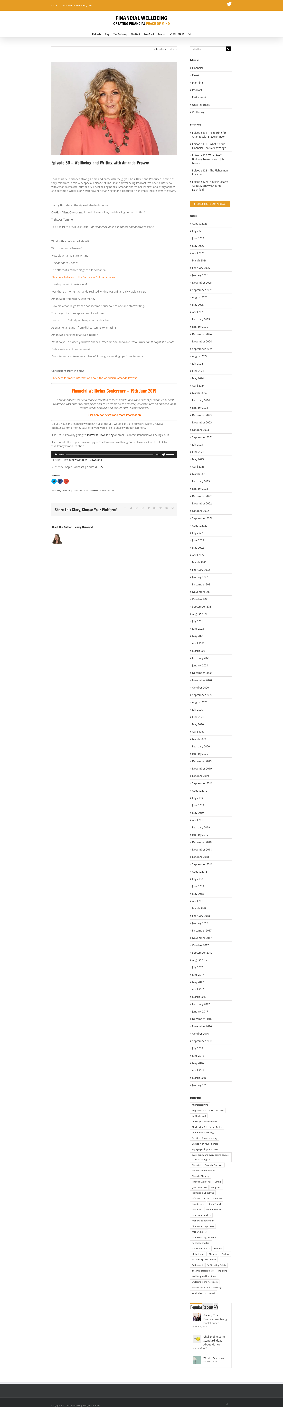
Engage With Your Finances (205, 1143)
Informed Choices (200, 1198)
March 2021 (199, 651)
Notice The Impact (201, 1248)
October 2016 (200, 1033)
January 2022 (200, 577)
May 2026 (198, 246)
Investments (198, 1203)
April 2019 (198, 820)
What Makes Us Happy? (203, 1292)
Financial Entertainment (203, 1170)
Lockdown (197, 1209)
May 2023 (198, 459)
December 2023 (202, 415)
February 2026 (201, 268)
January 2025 (200, 327)
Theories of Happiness (203, 1270)
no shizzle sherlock (201, 1242)
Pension (197, 75)
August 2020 (199, 702)
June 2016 (198, 1055)
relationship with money (204, 1259)
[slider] (170, 454)
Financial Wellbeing (201, 1181)
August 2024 (199, 356)
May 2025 (198, 304)
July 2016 (197, 1048)
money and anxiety (201, 1215)
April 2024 (198, 385)
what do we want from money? (207, 1287)
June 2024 (198, 371)
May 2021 (198, 636)
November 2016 (202, 1026)
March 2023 (199, 474)
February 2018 (201, 916)
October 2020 (200, 687)
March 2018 (199, 908)
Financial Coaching (214, 1165)
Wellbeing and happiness (204, 1276)
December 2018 (202, 842)
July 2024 (197, 363)
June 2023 (198, 452)
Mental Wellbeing (214, 1209)
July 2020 (197, 709)
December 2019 (202, 761)
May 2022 (198, 547)
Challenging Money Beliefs (204, 1121)
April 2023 (198, 466)
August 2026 (199, 223)
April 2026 (198, 253)
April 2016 (198, 1070)
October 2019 (200, 776)
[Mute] (163, 454)
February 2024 (201, 400)
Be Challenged (199, 1115)
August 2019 (199, 790)
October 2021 (200, 599)
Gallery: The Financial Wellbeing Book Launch (215, 1319)
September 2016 (202, 1041)
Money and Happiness (203, 1226)
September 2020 (202, 695)
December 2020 (202, 673)
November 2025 (202, 282)
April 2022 (198, 555)
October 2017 (200, 945)
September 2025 (202, 290)
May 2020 (198, 724)
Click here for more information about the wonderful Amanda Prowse (94, 378)
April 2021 (198, 643)
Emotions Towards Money (204, 1138)
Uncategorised (201, 105)
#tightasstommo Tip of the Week (208, 1110)
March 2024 (199, 393)
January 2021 (200, 665)
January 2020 (200, 754)
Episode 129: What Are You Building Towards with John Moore (209, 159)
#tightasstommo (200, 1104)
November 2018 (202, 849)
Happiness (216, 1187)
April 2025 (198, 312)
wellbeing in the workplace (205, 1281)
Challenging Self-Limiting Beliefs (207, 1127)
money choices (199, 1231)
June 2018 (198, 886)
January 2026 (200, 275)
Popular (196, 1307)
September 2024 (202, 349)
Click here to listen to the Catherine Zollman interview (84, 277)
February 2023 (201, 481)
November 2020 (202, 680)
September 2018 (202, 864)
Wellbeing (198, 112)
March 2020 (199, 739)
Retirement (199, 97)
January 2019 (200, 835)
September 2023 (202, 437)
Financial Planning (200, 1176)
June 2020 (198, 717)
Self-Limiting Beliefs (216, 1265)
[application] (114, 454)
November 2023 (202, 422)
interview (217, 1198)
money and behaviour (203, 1220)
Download (95, 460)
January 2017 (200, 1011)
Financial (197, 68)
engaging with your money (205, 1149)
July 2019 (197, 798)
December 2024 (202, 334)
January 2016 (200, 1085)
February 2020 (201, 746)
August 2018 (199, 871)
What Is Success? (213, 1358)
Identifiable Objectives (203, 1192)
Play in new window (75, 460)
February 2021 (201, 658)
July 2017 (197, 967)
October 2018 (200, 857)
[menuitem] (98, 33)
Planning (197, 82)
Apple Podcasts (74, 467)
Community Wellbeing (203, 1132)
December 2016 (202, 1019)
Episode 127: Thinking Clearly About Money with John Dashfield (210, 185)
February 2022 (201, 570)
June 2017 (198, 975)
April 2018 (198, 901)
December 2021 (202, 584)
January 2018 (200, 923)
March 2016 (199, 1078)
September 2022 (202, 518)
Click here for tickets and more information (114, 415)
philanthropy (198, 1254)
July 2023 (197, 444)
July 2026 (197, 231)
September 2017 (202, 952)
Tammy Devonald (62, 490)
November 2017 (202, 938)
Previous (161, 49)
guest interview (199, 1187)
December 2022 (202, 496)
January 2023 (200, 489)
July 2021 (197, 621)
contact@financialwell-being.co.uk (77, 5)
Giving (218, 1181)
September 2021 (202, 606)
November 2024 (202, 341)
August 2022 (199, 525)
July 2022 (197, 533)
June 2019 (198, 805)
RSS (102, 467)
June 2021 (198, 628)
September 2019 (202, 783)
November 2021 (202, 592)
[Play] (55, 454)
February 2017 (201, 1004)
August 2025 (199, 297)
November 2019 (202, 768)
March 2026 (199, 260)
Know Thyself (214, 1203)
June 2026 (198, 238)
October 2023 (200, 430)
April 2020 (198, 732)
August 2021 (199, 614)
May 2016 (198, 1063)
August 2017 (199, 960)
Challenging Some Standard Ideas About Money (214, 1340)
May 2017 (198, 982)
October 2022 (200, 511)
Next (172, 49)
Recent (207, 1307)
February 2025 (201, 319)
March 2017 (199, 997)
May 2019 (198, 813)
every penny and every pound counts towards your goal (210, 1157)
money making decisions (204, 1237)
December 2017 (202, 930)
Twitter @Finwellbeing (100, 435)
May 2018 (198, 894)
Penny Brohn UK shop (70, 446)
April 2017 (198, 989)
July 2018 (197, 879)
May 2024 (198, 378)
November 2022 (202, 503)
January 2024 (200, 408)
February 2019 (201, 827)
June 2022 (198, 540)
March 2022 (199, 562)
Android (92, 467)
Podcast (94, 490)
